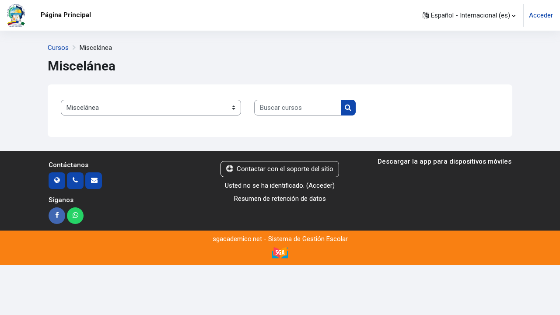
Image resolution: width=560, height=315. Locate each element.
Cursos (58, 48)
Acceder (541, 15)
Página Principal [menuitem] (66, 15)
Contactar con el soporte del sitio (285, 169)
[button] (469, 15)
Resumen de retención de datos (280, 199)
